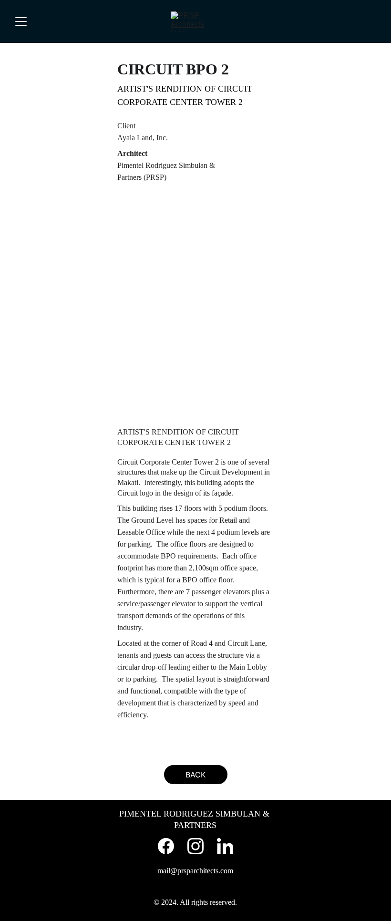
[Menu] (21, 21)
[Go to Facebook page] (166, 846)
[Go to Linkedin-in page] (225, 846)
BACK (195, 774)
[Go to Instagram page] (195, 846)
